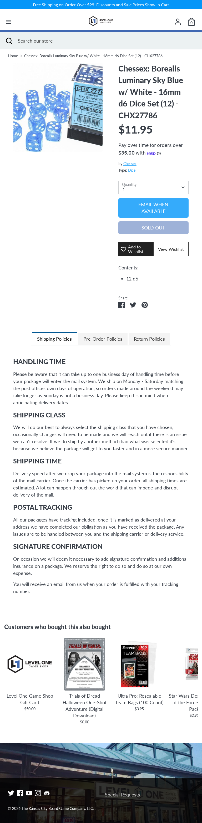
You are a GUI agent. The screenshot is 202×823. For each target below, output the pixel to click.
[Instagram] (38, 793)
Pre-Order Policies (102, 339)
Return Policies (149, 339)
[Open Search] (9, 41)
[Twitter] (11, 793)
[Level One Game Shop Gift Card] (29, 664)
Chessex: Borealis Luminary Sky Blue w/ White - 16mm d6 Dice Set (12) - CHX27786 (93, 56)
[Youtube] (29, 793)
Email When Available (153, 208)
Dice (131, 170)
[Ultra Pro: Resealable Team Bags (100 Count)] (139, 664)
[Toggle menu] (8, 21)
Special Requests (122, 795)
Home (13, 56)
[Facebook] (20, 793)
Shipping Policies (54, 339)
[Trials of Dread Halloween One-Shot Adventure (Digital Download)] (84, 664)
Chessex (130, 164)
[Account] (178, 20)
